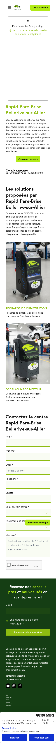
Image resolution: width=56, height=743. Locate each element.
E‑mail (9, 605)
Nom (8, 437)
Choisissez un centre (16, 507)
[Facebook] (20, 685)
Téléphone (11, 479)
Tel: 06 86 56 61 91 (14, 679)
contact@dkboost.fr (15, 676)
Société (9, 493)
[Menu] (9, 8)
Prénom (10, 451)
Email (8, 465)
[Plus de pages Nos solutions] (11, 697)
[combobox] (28, 513)
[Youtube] (8, 685)
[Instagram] (14, 685)
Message (10, 535)
